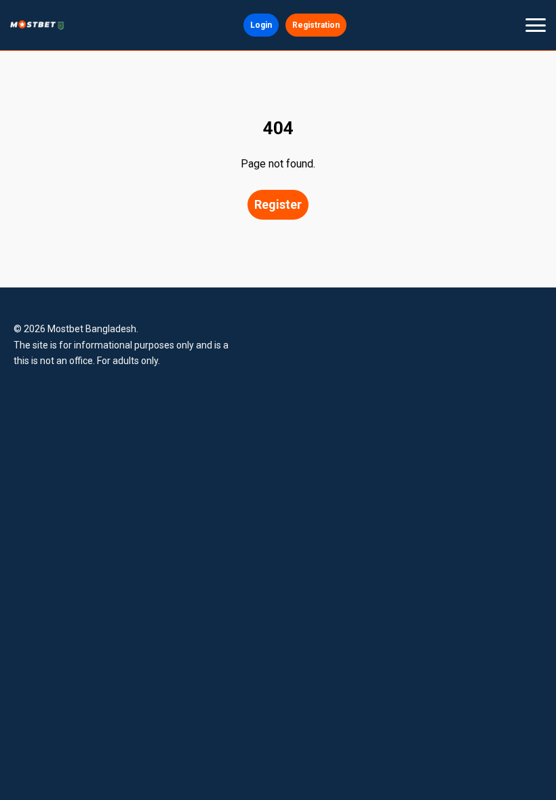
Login (261, 25)
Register (278, 204)
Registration (316, 25)
